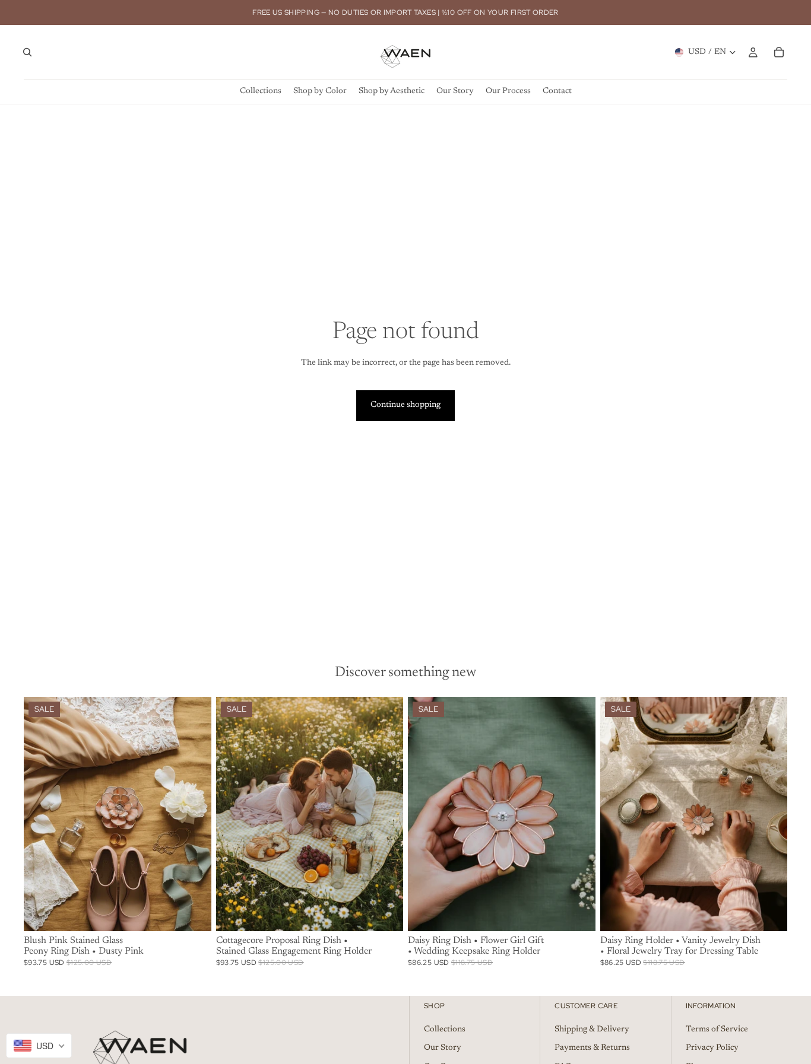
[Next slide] (193, 814)
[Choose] (193, 912)
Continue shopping (405, 405)
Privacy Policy (712, 1048)
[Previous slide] (41, 814)
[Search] (27, 52)
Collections (444, 1029)
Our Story (442, 1048)
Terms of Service (717, 1029)
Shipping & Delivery (592, 1029)
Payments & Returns (592, 1048)
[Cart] (779, 52)
